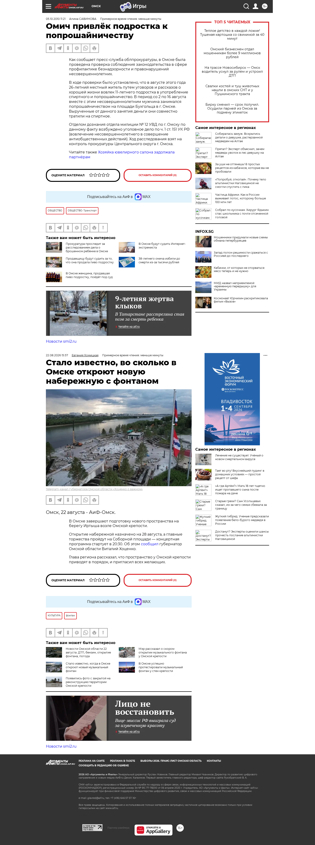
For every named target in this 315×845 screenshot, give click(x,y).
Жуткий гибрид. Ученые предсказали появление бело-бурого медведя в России (242, 520)
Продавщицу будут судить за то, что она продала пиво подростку (90, 260)
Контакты (214, 760)
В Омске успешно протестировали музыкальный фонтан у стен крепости (161, 667)
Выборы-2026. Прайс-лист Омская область (171, 760)
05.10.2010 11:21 (55, 19)
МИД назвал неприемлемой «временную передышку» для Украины (235, 286)
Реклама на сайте (92, 760)
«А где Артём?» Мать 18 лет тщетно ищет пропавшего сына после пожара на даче (240, 489)
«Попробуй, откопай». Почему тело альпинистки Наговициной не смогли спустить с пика (240, 183)
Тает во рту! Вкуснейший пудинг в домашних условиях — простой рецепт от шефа (239, 474)
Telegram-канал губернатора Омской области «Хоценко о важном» (94, 489)
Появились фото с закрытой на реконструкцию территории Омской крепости (88, 682)
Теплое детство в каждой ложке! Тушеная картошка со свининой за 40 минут (232, 35)
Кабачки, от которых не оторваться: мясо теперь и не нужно (239, 269)
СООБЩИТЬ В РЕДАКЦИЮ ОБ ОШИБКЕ (104, 765)
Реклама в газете (122, 760)
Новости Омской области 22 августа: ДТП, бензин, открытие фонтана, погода (88, 652)
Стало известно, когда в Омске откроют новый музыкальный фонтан (88, 667)
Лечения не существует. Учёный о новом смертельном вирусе (239, 457)
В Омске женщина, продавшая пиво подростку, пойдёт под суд (89, 275)
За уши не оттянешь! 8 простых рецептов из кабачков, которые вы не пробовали (242, 167)
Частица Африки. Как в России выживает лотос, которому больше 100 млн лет (240, 198)
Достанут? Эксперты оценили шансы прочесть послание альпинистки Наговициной (242, 535)
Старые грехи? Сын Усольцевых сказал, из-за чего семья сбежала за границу (241, 504)
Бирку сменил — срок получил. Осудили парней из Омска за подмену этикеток (232, 108)
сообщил (150, 544)
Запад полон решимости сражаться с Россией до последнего (241, 254)
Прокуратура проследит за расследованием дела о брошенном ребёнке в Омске (87, 247)
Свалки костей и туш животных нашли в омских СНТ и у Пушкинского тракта (232, 90)
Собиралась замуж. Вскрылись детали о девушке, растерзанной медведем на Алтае (239, 137)
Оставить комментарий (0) (158, 175)
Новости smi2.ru (61, 341)
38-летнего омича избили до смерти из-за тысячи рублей (159, 260)
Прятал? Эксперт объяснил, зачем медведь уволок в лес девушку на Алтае (239, 152)
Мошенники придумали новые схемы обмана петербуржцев (241, 239)
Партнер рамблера (118, 827)
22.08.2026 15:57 (57, 355)
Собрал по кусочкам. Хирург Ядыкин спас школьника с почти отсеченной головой (242, 213)
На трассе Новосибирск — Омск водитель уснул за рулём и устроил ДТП (232, 72)
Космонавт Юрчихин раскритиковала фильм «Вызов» (241, 300)
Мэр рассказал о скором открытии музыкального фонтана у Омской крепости (163, 652)
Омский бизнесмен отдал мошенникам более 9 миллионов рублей (232, 53)
